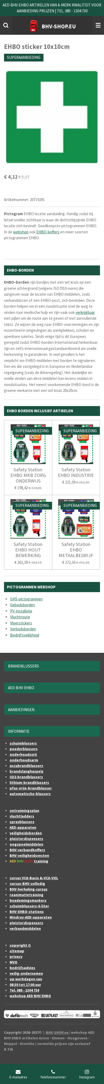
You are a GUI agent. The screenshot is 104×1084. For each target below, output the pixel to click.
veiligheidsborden (26, 833)
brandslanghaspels (26, 771)
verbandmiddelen (25, 928)
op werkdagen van (26, 979)
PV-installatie (21, 611)
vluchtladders (22, 816)
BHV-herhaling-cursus (28, 889)
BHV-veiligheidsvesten (29, 855)
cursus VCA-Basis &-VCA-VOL (34, 877)
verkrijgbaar (85, 312)
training (41, 861)
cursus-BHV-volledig (27, 883)
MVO (13, 962)
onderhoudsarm (24, 760)
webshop (21, 231)
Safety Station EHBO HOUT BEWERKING (28, 549)
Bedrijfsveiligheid (24, 635)
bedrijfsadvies (22, 967)
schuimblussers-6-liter (29, 906)
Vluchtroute (20, 616)
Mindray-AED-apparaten (31, 917)
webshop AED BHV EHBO (30, 995)
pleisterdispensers (26, 838)
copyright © (20, 945)
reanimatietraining (26, 894)
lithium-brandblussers (29, 782)
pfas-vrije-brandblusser (31, 788)
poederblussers (24, 748)
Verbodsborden (23, 628)
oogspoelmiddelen (26, 844)
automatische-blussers (30, 793)
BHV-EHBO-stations (27, 911)
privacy (16, 956)
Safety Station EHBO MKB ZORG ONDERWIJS (28, 475)
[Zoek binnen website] (6, 25)
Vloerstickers (21, 623)
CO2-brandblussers (26, 776)
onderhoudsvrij (23, 754)
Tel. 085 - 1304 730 (24, 990)
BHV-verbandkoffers (27, 849)
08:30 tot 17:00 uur (25, 984)
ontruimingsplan (24, 810)
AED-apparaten (23, 827)
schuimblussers (23, 743)
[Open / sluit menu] (98, 25)
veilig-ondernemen (26, 973)
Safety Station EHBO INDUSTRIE (76, 472)
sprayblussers (22, 821)
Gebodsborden (22, 604)
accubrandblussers (26, 765)
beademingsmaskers (28, 900)
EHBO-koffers (47, 231)
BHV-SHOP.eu (57, 1032)
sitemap (17, 950)
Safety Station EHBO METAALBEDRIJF (76, 549)
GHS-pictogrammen (26, 598)
